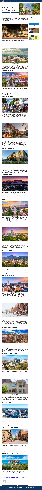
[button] (16, 249)
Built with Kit (26, 246)
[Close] (30, 237)
